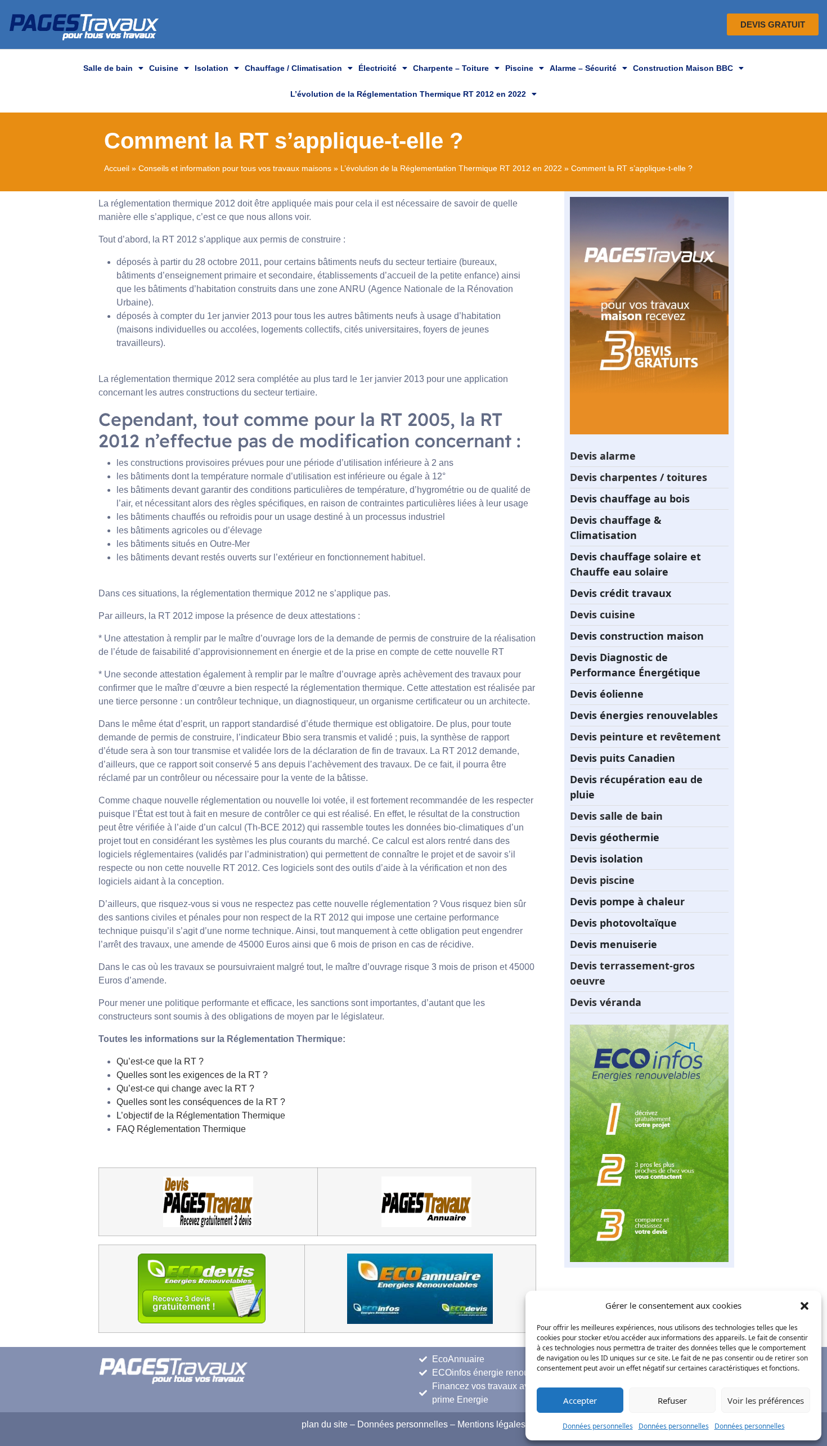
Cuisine (163, 68)
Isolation (211, 68)
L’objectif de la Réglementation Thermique (200, 1115)
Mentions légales (491, 1424)
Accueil (116, 168)
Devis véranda (605, 1002)
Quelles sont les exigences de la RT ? (192, 1075)
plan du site (325, 1424)
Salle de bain (108, 68)
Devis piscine (602, 880)
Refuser (672, 1400)
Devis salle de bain (616, 816)
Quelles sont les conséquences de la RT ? (200, 1102)
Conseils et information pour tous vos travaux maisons (234, 168)
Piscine (519, 68)
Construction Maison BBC (683, 68)
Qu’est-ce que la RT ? (160, 1061)
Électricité (377, 68)
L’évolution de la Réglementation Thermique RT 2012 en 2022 (408, 93)
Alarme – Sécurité (583, 68)
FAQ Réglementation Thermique (181, 1129)
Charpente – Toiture (451, 68)
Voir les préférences (765, 1400)
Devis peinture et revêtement (645, 736)
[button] (804, 1305)
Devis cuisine (602, 614)
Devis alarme (603, 455)
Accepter (580, 1400)
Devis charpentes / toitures (638, 477)
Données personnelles (598, 1426)
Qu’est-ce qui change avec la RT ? (185, 1088)
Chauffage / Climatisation (293, 68)
